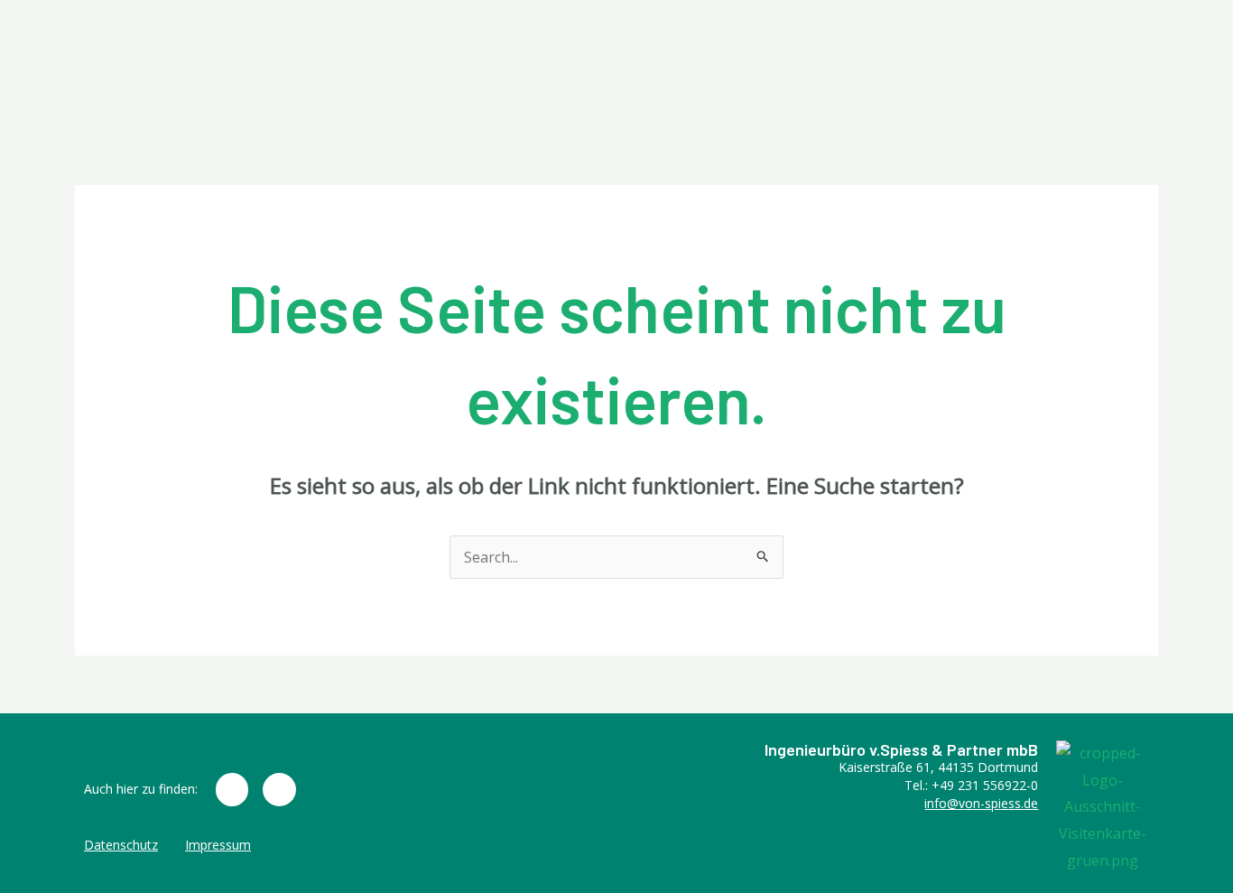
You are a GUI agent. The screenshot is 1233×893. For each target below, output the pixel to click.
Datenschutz (121, 844)
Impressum (218, 844)
